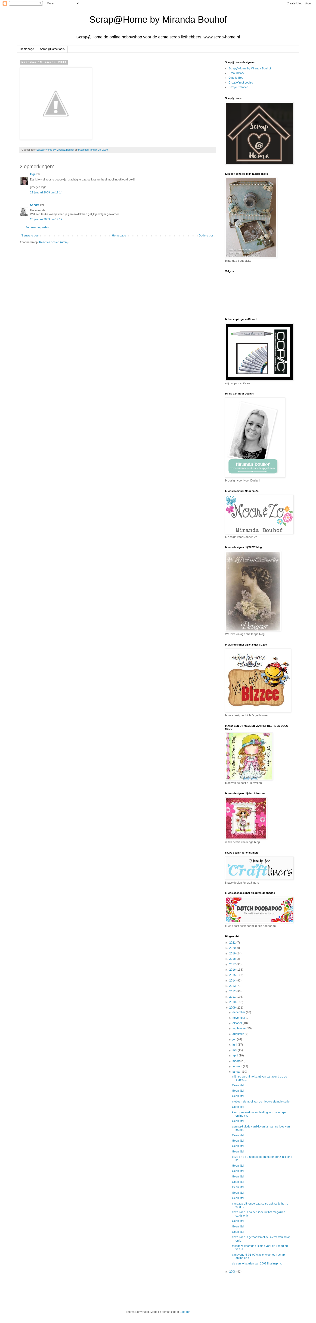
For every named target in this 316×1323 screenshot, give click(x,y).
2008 (232, 1271)
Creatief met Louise (241, 82)
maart (236, 1061)
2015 (232, 975)
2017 (232, 964)
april (235, 1055)
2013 (232, 986)
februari (237, 1066)
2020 (232, 948)
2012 (232, 991)
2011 (232, 996)
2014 (232, 980)
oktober (237, 1023)
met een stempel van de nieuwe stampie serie (261, 1101)
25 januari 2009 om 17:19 (46, 219)
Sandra (35, 205)
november (239, 1017)
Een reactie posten (37, 227)
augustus (238, 1034)
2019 (232, 953)
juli (234, 1039)
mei (235, 1050)
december (239, 1012)
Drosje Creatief (238, 87)
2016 (232, 969)
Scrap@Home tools (52, 49)
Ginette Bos (236, 77)
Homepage (27, 49)
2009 (232, 1007)
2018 (232, 958)
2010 (232, 1002)
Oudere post (206, 235)
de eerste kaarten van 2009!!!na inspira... (257, 1263)
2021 (232, 942)
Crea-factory (236, 73)
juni (235, 1044)
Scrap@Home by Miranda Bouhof (158, 19)
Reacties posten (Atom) (53, 242)
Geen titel (238, 1085)
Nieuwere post (30, 235)
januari (237, 1071)
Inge (33, 174)
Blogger (184, 1312)
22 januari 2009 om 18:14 (46, 192)
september (239, 1028)
